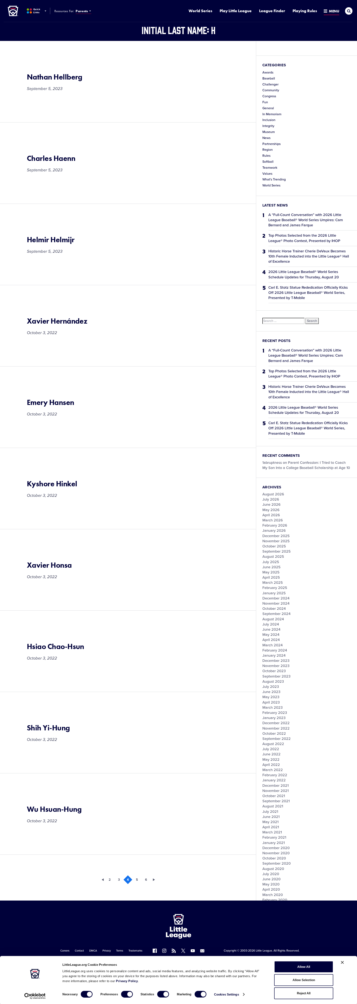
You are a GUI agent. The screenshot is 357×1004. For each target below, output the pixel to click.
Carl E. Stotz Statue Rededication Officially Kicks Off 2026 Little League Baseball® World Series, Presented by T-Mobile (308, 292)
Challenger (270, 84)
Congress (269, 96)
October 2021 (273, 796)
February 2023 (274, 712)
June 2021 (271, 816)
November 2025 (276, 541)
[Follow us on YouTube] (193, 951)
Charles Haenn (51, 158)
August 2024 (273, 619)
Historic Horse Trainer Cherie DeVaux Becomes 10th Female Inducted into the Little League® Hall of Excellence (308, 256)
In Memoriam (271, 114)
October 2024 (274, 608)
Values (267, 174)
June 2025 (271, 567)
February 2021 (274, 837)
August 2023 (273, 681)
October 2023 (274, 671)
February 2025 (274, 587)
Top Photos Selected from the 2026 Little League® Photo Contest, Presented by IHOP (304, 238)
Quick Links (36, 11)
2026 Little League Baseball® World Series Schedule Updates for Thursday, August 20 (303, 274)
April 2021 (270, 827)
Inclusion (268, 120)
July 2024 (270, 624)
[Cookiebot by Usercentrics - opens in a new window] (35, 996)
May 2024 (270, 634)
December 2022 (276, 723)
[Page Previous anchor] (101, 880)
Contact (79, 950)
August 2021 (272, 806)
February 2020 (274, 900)
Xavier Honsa (49, 565)
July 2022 (270, 749)
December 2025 (276, 536)
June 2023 (271, 692)
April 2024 (271, 639)
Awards (267, 72)
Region (267, 150)
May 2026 (271, 510)
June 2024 (271, 629)
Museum (268, 132)
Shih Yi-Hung (48, 728)
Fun (265, 102)
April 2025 (271, 577)
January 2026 (274, 530)
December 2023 (275, 660)
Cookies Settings (226, 994)
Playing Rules (305, 10)
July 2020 (270, 874)
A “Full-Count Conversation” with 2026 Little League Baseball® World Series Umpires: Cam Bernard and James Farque (305, 219)
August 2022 (273, 744)
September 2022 (276, 738)
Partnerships (271, 144)
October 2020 (274, 858)
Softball (268, 162)
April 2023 (271, 702)
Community (270, 90)
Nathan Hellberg (54, 77)
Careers (64, 950)
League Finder (272, 10)
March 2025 (272, 582)
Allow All (303, 966)
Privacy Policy (127, 981)
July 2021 (270, 811)
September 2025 (276, 551)
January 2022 (274, 780)
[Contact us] (202, 951)
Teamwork (269, 168)
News (266, 138)
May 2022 (271, 759)
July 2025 (270, 562)
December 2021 (275, 785)
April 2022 (271, 764)
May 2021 (270, 822)
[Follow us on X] (183, 951)
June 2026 (271, 504)
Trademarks (135, 950)
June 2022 (271, 754)
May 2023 (270, 697)
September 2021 (276, 801)
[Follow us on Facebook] (155, 951)
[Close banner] (342, 962)
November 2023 (275, 665)
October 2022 (274, 733)
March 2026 (272, 520)
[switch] (127, 994)
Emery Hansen (50, 402)
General (268, 108)
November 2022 (276, 728)
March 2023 (272, 707)
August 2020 (273, 868)
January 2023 (274, 718)
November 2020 (276, 853)
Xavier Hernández (57, 321)
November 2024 (275, 603)
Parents (82, 11)
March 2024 (272, 645)
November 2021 (275, 790)
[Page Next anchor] (155, 880)
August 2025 (273, 556)
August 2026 (273, 494)
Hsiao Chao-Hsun (55, 646)
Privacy (106, 950)
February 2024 (274, 650)
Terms (119, 950)
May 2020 (271, 884)
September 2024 (276, 613)
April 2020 (271, 889)
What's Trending (274, 179)
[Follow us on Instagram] (164, 951)
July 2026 (270, 499)
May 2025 (271, 572)
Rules (266, 156)
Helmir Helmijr (50, 239)
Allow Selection (304, 980)
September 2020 (276, 863)
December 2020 (276, 848)
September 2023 (276, 676)
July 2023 (270, 686)
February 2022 (274, 775)
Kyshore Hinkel (52, 484)
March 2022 (272, 770)
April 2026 (271, 515)
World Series (200, 10)
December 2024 (275, 598)
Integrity (268, 126)
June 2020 (271, 879)
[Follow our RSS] (174, 951)
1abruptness (272, 462)
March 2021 (272, 832)
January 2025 (274, 593)
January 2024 (274, 655)
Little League (264, 950)
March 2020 (272, 894)
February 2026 (274, 525)
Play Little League (236, 10)
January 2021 (273, 842)
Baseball (268, 78)
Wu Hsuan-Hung (54, 809)
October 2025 (274, 546)
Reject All (304, 993)
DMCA (93, 950)
